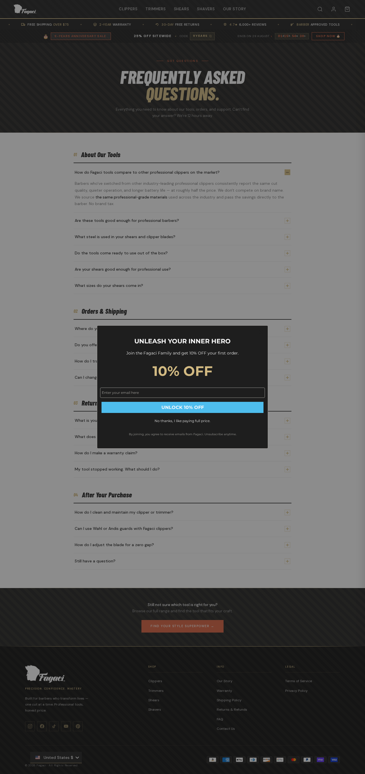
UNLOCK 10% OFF (182, 407)
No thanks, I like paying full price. (182, 421)
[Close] (261, 332)
